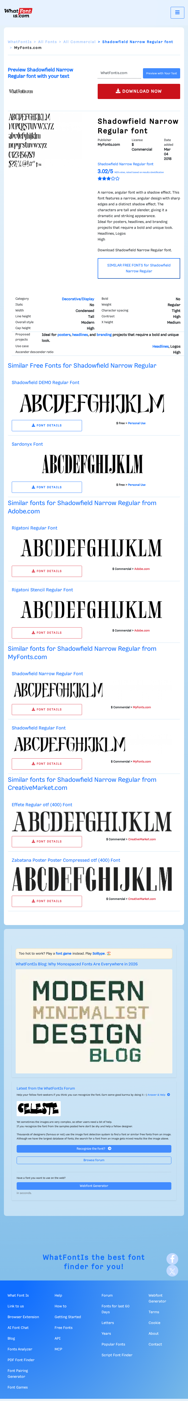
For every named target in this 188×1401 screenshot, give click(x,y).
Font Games (18, 1388)
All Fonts (47, 42)
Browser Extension (23, 1317)
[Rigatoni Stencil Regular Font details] (92, 610)
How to (61, 1306)
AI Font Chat (18, 1328)
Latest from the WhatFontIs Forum (46, 1089)
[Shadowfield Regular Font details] (92, 744)
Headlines (161, 347)
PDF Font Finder (21, 1360)
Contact (155, 1344)
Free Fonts (63, 1328)
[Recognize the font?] (94, 1108)
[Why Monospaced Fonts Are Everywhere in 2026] (94, 1021)
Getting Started (68, 1317)
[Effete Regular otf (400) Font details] (92, 821)
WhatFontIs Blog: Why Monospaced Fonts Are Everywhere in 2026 (77, 964)
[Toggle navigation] (177, 12)
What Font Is (18, 1296)
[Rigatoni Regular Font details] (92, 548)
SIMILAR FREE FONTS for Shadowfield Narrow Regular (139, 268)
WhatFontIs (20, 42)
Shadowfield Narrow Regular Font (47, 674)
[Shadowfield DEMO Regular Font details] (92, 402)
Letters (108, 1323)
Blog (11, 1339)
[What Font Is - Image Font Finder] (18, 13)
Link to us (16, 1306)
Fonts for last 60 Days (115, 1309)
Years (106, 1334)
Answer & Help (156, 1094)
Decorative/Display (78, 299)
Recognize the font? (91, 1148)
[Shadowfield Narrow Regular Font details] (92, 690)
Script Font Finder (117, 1355)
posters (64, 335)
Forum (107, 1296)
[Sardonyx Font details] (92, 464)
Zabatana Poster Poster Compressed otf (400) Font (66, 860)
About (154, 1334)
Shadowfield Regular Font (39, 728)
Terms (154, 1312)
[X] (172, 1271)
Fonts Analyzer (20, 1349)
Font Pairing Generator (18, 1374)
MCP (58, 1349)
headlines (80, 335)
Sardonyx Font (27, 444)
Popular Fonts (113, 1344)
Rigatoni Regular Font (34, 528)
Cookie (154, 1323)
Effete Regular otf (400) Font (42, 805)
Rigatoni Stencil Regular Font (42, 590)
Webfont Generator (94, 1186)
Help (58, 1296)
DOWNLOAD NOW (141, 91)
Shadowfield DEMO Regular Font (45, 382)
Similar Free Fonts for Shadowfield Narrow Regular (82, 366)
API (57, 1339)
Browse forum (94, 1160)
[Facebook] (172, 1259)
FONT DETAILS (48, 425)
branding (104, 335)
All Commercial (79, 42)
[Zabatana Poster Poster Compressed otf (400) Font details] (92, 879)
